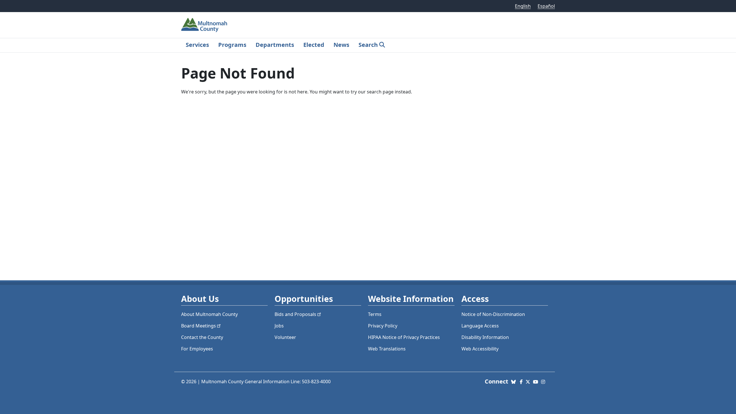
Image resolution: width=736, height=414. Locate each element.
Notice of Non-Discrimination (493, 314)
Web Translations (387, 349)
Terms (375, 314)
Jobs (279, 326)
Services (197, 45)
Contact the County (202, 337)
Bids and (295, 314)
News (341, 45)
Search (368, 45)
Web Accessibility (480, 349)
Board (198, 326)
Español (546, 6)
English (523, 6)
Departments (275, 45)
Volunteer (285, 337)
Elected (313, 45)
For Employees (197, 349)
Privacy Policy (382, 326)
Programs (232, 45)
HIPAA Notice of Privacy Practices (404, 337)
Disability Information (485, 337)
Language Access (480, 326)
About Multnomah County (209, 314)
